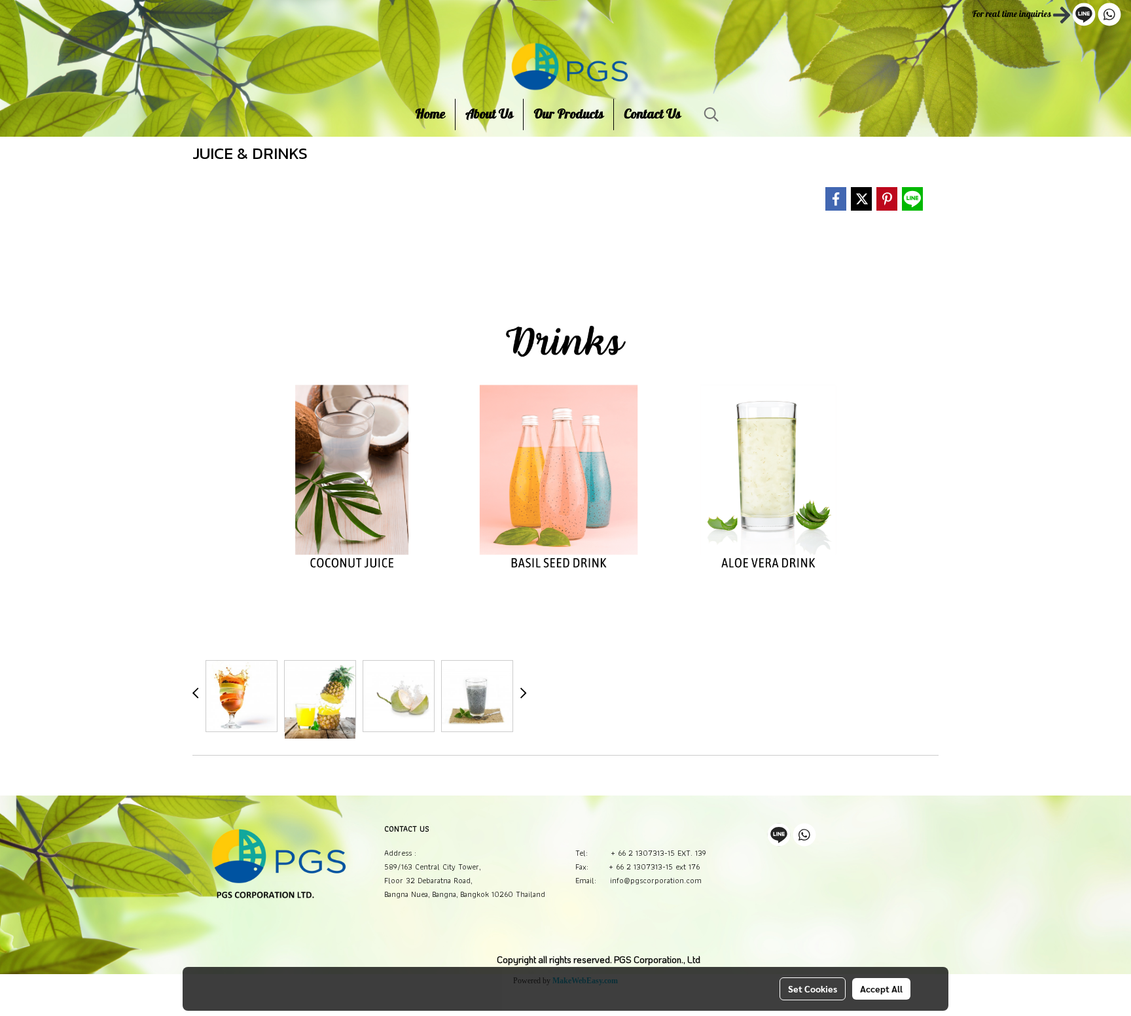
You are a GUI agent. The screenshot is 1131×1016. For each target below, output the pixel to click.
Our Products (568, 114)
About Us (489, 114)
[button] (711, 114)
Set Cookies (812, 988)
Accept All (881, 988)
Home (430, 114)
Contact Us (652, 114)
